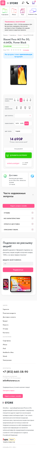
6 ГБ (24, 100)
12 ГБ (30, 100)
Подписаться (18, 270)
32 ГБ (21, 123)
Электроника (7, 360)
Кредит (5, 321)
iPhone (5, 345)
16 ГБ (17, 123)
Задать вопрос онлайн (18, 206)
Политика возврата (9, 313)
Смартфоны (12, 35)
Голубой (18, 131)
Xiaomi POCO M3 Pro (29, 35)
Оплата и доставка (12, 224)
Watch (5, 356)
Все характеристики (12, 218)
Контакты (6, 333)
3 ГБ (18, 100)
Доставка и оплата (9, 317)
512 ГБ (30, 107)
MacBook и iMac (8, 352)
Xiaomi (20, 35)
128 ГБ (21, 107)
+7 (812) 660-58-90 (15, 371)
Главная (5, 35)
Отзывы (7, 213)
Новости (5, 325)
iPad (4, 348)
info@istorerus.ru (11, 380)
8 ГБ (27, 100)
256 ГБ (25, 107)
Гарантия (6, 309)
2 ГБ (14, 100)
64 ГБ (16, 107)
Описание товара (11, 230)
